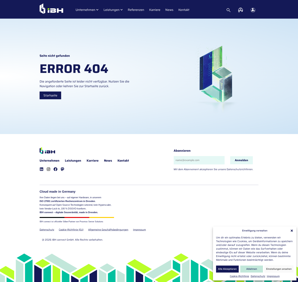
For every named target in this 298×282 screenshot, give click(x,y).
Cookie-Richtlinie (239, 276)
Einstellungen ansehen (279, 268)
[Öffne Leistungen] (121, 9)
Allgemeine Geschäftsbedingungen (108, 230)
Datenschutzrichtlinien (240, 169)
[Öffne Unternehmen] (97, 9)
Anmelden (241, 160)
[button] (291, 230)
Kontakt (123, 160)
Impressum (273, 276)
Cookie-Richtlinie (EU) (71, 230)
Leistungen (73, 160)
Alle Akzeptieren (227, 268)
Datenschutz (258, 276)
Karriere (93, 160)
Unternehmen (49, 160)
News (108, 160)
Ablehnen (251, 268)
